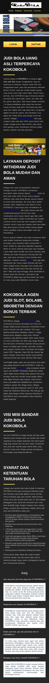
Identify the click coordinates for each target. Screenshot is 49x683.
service (29, 260)
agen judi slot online (27, 321)
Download (28, 11)
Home (11, 11)
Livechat (37, 11)
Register (18, 11)
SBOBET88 (21, 368)
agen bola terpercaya (25, 118)
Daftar (35, 44)
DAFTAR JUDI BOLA (11, 210)
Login (13, 44)
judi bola (34, 193)
